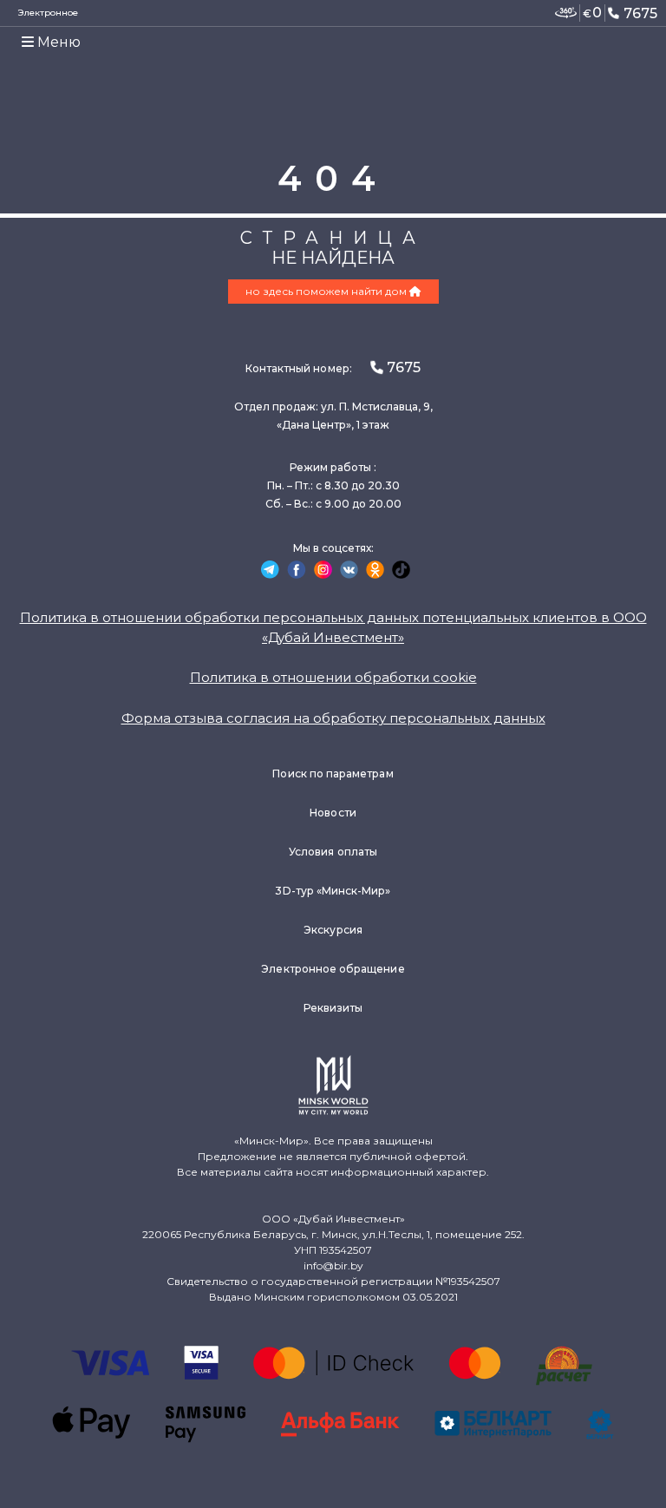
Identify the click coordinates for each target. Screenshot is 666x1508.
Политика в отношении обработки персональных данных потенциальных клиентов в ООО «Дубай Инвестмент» (333, 627)
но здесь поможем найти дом (327, 291)
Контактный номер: (333, 367)
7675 (640, 13)
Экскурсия (333, 929)
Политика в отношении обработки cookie (333, 677)
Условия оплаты (333, 851)
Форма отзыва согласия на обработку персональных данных (333, 718)
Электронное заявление (48, 21)
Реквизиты (333, 1007)
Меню (57, 42)
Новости (333, 812)
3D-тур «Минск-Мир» (332, 890)
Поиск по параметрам (332, 773)
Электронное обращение (332, 968)
